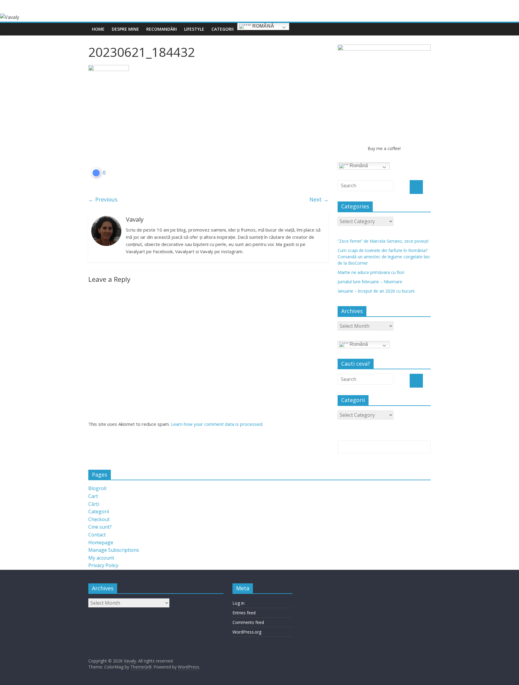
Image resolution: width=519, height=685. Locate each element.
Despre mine (125, 29)
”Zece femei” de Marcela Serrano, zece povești (383, 241)
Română (262, 26)
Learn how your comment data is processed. (217, 424)
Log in (238, 603)
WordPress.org (246, 632)
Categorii (222, 29)
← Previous (102, 199)
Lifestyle (194, 29)
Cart (93, 496)
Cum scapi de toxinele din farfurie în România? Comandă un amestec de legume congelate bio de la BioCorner (384, 256)
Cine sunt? (100, 527)
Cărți (93, 504)
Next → (319, 199)
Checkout (99, 519)
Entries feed (244, 613)
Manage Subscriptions (113, 550)
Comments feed (248, 622)
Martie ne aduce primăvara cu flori (371, 272)
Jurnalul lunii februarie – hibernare (370, 281)
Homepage (100, 542)
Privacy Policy (103, 565)
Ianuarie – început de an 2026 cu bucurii (376, 291)
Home (98, 29)
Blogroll (97, 488)
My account (101, 557)
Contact (97, 534)
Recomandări (161, 29)
